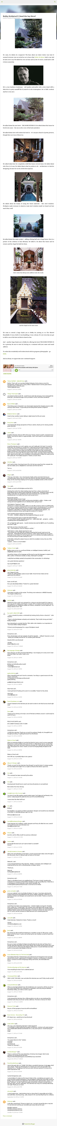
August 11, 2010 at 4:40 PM (14, 874)
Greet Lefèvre (10, 1023)
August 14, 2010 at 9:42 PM (14, 980)
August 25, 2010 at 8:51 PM (14, 1087)
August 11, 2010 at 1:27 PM (14, 857)
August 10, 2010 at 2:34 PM (14, 697)
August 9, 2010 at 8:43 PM (14, 544)
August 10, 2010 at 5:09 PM (14, 750)
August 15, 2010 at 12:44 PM (15, 1002)
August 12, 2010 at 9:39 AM (14, 899)
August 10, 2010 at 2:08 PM (14, 684)
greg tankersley (11, 570)
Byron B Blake (11, 403)
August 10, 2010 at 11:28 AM (15, 646)
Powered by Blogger (29, 1124)
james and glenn (11, 891)
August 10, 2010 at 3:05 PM (14, 717)
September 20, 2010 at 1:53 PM (15, 1097)
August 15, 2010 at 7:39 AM (14, 992)
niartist (9, 600)
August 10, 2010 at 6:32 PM (14, 768)
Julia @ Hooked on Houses (14, 851)
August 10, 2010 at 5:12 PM (14, 758)
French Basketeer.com (13, 701)
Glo (8, 806)
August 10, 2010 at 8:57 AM (14, 608)
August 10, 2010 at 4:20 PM (14, 736)
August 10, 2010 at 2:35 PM (14, 707)
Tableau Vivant (11, 548)
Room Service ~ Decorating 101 (15, 1015)
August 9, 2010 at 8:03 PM (14, 470)
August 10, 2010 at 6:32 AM (14, 596)
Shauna (9, 832)
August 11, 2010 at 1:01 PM (14, 847)
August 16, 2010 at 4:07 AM (14, 1019)
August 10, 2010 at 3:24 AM (14, 577)
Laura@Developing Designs (14, 821)
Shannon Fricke (11, 1006)
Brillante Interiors (12, 414)
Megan (9, 474)
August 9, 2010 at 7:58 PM (14, 457)
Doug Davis (10, 422)
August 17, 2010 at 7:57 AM (14, 1033)
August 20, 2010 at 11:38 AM (15, 1059)
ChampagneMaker (12, 976)
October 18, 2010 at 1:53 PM (14, 1112)
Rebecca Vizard (11, 740)
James (9, 432)
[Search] (6, 2)
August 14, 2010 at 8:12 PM (14, 963)
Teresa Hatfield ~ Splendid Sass (15, 381)
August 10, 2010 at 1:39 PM (14, 669)
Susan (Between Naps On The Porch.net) (18, 954)
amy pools (10, 1091)
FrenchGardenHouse (12, 1063)
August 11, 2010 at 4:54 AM (14, 817)
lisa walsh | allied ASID (13, 613)
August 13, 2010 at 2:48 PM (14, 937)
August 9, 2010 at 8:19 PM (14, 482)
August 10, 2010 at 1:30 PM (14, 657)
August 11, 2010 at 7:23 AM (14, 828)
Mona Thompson (12, 444)
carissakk (9, 917)
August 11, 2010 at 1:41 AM (14, 777)
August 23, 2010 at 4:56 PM (14, 1071)
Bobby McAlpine (40, 57)
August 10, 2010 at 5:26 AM (14, 586)
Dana (8, 711)
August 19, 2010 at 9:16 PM (14, 1047)
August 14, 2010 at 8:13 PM (14, 971)
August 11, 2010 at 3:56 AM (14, 801)
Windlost (9, 462)
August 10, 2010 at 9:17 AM (14, 629)
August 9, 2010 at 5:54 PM (14, 409)
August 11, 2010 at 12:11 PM (15, 837)
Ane (8, 773)
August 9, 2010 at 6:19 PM (14, 418)
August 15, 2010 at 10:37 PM (15, 1010)
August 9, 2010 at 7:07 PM (14, 428)
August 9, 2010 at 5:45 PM (14, 399)
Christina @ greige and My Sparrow (16, 967)
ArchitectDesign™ (12, 1051)
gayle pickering (11, 673)
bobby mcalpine (7, 373)
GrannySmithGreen (12, 984)
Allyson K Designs (12, 763)
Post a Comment (7, 1116)
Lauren (9, 841)
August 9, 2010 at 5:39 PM (14, 389)
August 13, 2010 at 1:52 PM (14, 926)
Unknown (9, 590)
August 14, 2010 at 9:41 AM (14, 950)
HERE (4, 354)
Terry (8, 486)
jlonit (8, 930)
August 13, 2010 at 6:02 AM (14, 913)
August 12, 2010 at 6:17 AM (14, 886)
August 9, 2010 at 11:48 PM (14, 566)
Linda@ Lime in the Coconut (14, 793)
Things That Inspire (12, 393)
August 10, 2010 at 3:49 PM (14, 726)
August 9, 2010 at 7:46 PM (14, 439)
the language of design (13, 650)
